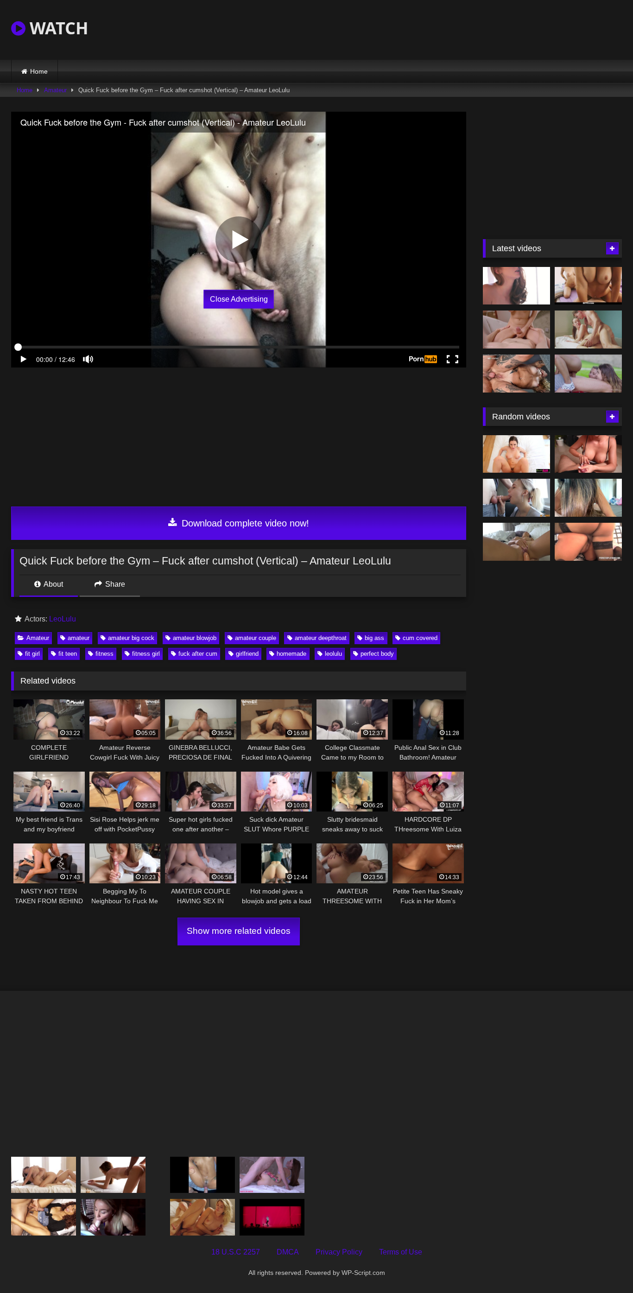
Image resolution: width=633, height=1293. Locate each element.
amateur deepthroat (321, 637)
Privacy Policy (339, 1252)
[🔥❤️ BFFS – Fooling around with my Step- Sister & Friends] (588, 286)
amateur (78, 637)
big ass (374, 637)
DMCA (288, 1252)
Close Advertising (239, 299)
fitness (104, 653)
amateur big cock (131, 637)
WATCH (57, 28)
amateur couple (255, 637)
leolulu (333, 653)
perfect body (377, 653)
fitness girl (146, 653)
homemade (291, 653)
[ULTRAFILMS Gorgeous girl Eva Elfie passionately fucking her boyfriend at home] (516, 330)
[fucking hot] (43, 1175)
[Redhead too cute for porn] (516, 286)
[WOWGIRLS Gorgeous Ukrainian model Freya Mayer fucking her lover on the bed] (202, 1217)
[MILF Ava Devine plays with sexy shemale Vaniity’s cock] (588, 542)
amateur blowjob (194, 637)
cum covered (420, 637)
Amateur (55, 90)
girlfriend (247, 653)
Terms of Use (400, 1252)
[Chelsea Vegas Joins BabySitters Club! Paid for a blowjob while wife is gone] (113, 1217)
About (52, 584)
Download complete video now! (244, 523)
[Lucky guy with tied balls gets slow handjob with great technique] (588, 454)
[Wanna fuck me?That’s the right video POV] (516, 542)
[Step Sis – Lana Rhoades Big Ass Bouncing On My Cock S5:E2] (516, 454)
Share (114, 584)
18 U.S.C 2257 (235, 1252)
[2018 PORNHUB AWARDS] (272, 1217)
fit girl (32, 653)
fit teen (67, 653)
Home (39, 71)
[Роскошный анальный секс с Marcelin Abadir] (272, 1175)
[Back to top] (604, 1265)
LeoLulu (62, 619)
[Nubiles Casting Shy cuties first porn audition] (113, 1175)
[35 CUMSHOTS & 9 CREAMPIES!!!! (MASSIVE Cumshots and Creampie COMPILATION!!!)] (43, 1217)
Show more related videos (239, 931)
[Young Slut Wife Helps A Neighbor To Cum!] (516, 498)
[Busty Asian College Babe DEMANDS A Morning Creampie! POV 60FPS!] (588, 498)
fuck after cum (197, 653)
